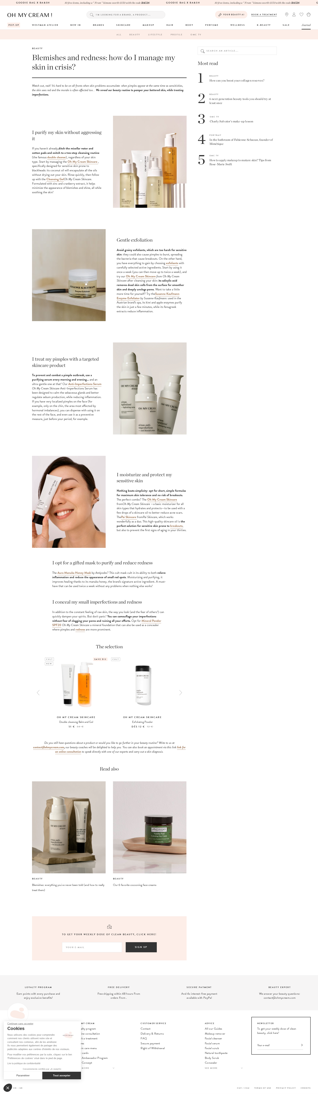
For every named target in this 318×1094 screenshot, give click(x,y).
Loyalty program (86, 1029)
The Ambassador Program (92, 1058)
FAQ (144, 1038)
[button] (7, 1087)
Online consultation (88, 1034)
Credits (306, 1088)
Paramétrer (23, 1075)
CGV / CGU (243, 1088)
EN (15, 1088)
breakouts (176, 526)
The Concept (84, 1063)
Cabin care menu (87, 1048)
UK (21, 1088)
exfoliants (172, 263)
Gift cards (83, 1053)
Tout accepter (61, 1075)
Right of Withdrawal (153, 1048)
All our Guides (213, 1029)
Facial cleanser (213, 1038)
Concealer (211, 1063)
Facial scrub (212, 1048)
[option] (76, 693)
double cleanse (56, 157)
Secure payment (150, 1043)
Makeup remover (215, 1034)
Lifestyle (155, 34)
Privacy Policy (286, 1088)
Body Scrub (212, 1058)
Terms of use (262, 1088)
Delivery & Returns (152, 1034)
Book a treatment (264, 14)
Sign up (141, 947)
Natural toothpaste (216, 1053)
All (118, 34)
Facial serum (212, 1043)
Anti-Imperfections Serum (84, 384)
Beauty (134, 34)
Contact (145, 1029)
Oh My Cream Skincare (162, 499)
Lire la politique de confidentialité (23, 1063)
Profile (177, 34)
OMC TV (195, 34)
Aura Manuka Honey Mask (74, 572)
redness (80, 629)
